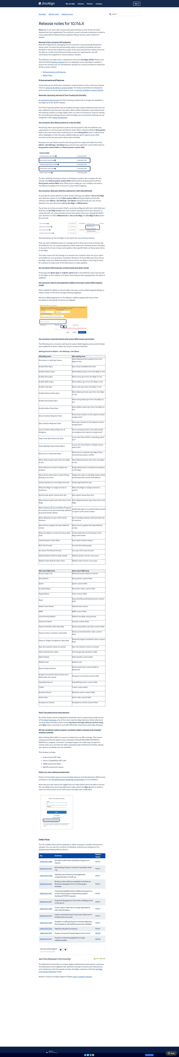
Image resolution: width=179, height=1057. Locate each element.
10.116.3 (97, 933)
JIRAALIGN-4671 (46, 939)
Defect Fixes (47, 75)
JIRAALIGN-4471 (46, 894)
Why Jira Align (70, 4)
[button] (60, 949)
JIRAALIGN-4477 (46, 902)
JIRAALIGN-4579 (46, 916)
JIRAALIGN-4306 (46, 862)
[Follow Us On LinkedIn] (85, 1055)
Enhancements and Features (54, 72)
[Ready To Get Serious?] (149, 1055)
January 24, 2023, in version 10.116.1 (59, 88)
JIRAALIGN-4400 (46, 876)
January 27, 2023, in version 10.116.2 (89, 90)
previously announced (50, 100)
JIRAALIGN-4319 (46, 869)
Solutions (81, 4)
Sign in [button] (137, 4)
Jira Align (42, 14)
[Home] (46, 3)
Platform (90, 4)
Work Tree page (50, 720)
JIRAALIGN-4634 (46, 929)
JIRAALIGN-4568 (46, 909)
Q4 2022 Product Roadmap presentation (68, 780)
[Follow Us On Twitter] (88, 1055)
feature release (58, 62)
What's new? (54, 14)
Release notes (67, 14)
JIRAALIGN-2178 (46, 933)
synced (88, 275)
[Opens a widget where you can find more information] (171, 1053)
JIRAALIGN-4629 (46, 923)
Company (99, 4)
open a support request (82, 977)
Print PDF (100, 959)
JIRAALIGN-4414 (46, 884)
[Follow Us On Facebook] (90, 1055)
